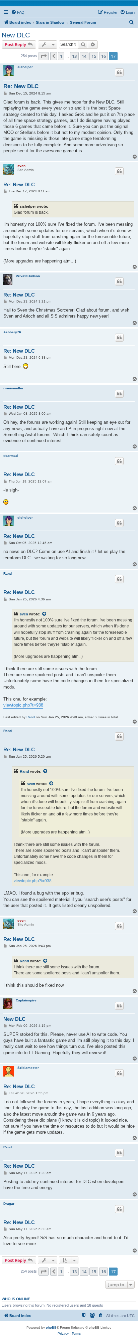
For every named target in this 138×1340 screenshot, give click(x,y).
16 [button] (103, 56)
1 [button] (61, 56)
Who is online (16, 1299)
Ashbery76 (12, 332)
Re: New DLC (21, 86)
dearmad (10, 455)
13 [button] (74, 56)
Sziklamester (28, 1068)
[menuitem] (17, 12)
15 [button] (93, 56)
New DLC (16, 35)
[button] (44, 56)
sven (21, 166)
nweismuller (13, 388)
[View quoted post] (45, 614)
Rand (7, 573)
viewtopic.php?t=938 (23, 705)
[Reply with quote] (119, 72)
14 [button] (84, 56)
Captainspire (26, 1000)
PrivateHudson (28, 276)
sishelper (25, 67)
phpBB (51, 1327)
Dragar (8, 1203)
